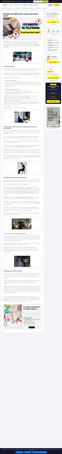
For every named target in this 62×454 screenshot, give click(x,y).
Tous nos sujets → (56, 8)
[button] (5, 315)
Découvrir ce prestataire (53, 77)
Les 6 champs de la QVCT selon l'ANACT (53, 40)
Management (18, 8)
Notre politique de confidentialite (39, 452)
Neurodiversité (25, 8)
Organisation (45, 8)
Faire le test (53, 22)
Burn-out (4, 8)
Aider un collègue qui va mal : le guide (53, 48)
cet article (36, 203)
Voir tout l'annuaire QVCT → (53, 80)
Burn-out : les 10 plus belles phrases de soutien (53, 50)
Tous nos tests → (53, 24)
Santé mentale (9, 8)
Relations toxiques (38, 8)
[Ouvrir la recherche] (46, 5)
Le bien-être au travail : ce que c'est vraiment (53, 45)
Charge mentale (31, 8)
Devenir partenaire (53, 101)
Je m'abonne (45, 1)
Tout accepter (19, 452)
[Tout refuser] (60, 451)
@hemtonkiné (16, 192)
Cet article (5, 107)
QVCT (14, 8)
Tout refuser (27, 452)
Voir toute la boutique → (53, 128)
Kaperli (51, 69)
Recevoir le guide (53, 62)
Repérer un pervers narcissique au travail (53, 43)
